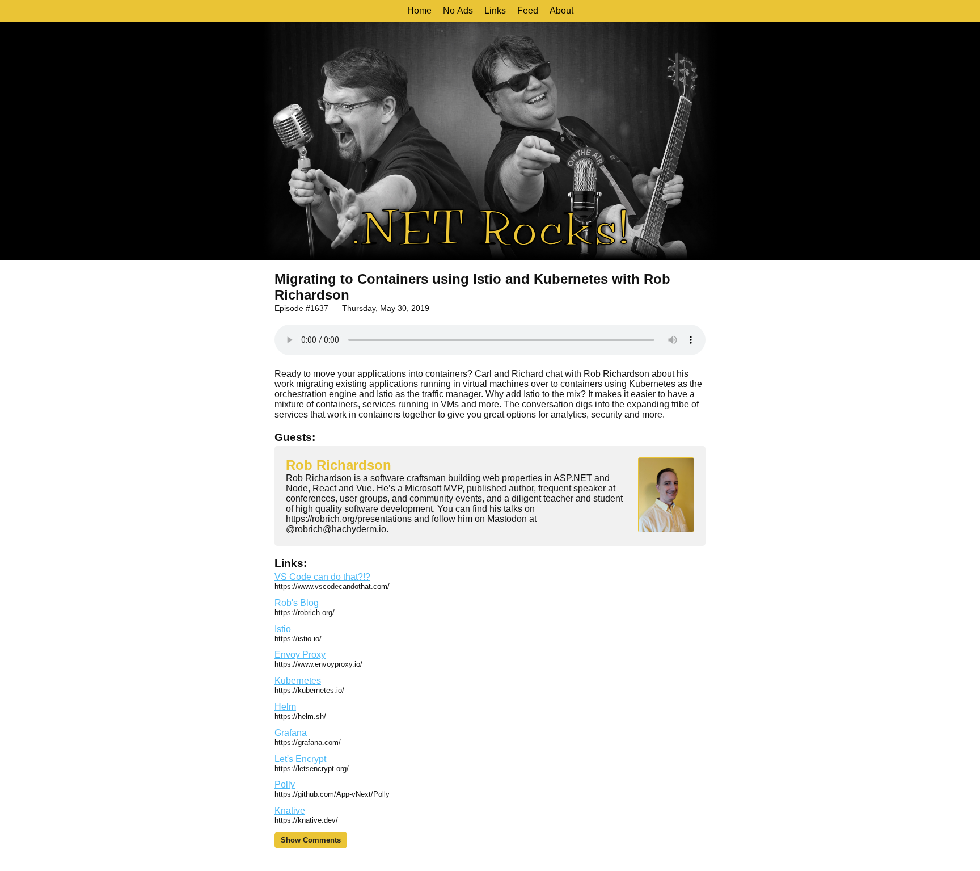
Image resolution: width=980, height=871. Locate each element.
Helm (285, 707)
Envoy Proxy (300, 654)
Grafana (290, 733)
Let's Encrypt (300, 759)
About (561, 10)
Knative (289, 810)
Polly (284, 784)
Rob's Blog (296, 603)
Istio (282, 629)
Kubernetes (297, 680)
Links (495, 10)
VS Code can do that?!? (322, 577)
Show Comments (311, 840)
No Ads (458, 10)
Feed (527, 10)
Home (419, 10)
